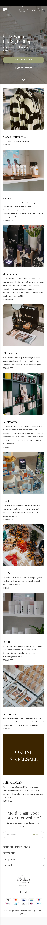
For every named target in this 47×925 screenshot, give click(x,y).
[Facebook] (20, 892)
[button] (5, 9)
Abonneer (37, 834)
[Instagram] (26, 892)
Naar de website (23, 68)
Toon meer (8, 145)
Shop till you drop (23, 60)
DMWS (38, 911)
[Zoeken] (38, 10)
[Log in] (33, 10)
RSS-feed (24, 914)
